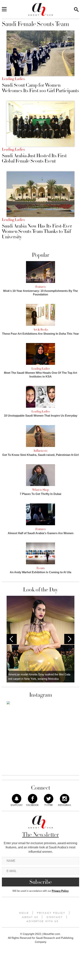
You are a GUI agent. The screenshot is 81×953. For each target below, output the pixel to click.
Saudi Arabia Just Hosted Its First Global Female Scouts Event (34, 158)
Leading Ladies (13, 79)
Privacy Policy (60, 890)
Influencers (40, 451)
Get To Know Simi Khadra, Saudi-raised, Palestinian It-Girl (40, 454)
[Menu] (4, 9)
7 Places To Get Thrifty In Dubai (40, 493)
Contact (55, 916)
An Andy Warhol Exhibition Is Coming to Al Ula (40, 572)
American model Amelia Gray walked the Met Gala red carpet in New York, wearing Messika (39, 676)
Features (40, 287)
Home (24, 912)
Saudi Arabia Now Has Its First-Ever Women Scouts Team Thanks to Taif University (37, 231)
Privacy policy (51, 912)
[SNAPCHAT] (16, 798)
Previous (12, 639)
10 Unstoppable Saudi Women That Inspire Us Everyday (40, 415)
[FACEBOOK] (32, 798)
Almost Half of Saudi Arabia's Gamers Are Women (40, 533)
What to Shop (40, 490)
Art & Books (40, 329)
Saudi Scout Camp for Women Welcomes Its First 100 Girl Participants (40, 87)
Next (69, 639)
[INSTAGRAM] (64, 798)
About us (30, 916)
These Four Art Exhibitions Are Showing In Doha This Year (40, 333)
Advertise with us (42, 921)
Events (41, 568)
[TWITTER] (48, 798)
